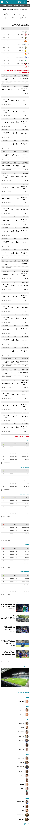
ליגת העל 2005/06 (20, 10)
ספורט (10, 5)
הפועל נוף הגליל (6, 89)
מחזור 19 (26, 278)
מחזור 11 (26, 191)
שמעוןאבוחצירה (25, 581)
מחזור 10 (26, 180)
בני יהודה (6, 122)
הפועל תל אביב (6, 187)
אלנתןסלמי (26, 459)
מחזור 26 (26, 355)
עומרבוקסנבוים (25, 456)
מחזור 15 (26, 235)
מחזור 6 (26, 137)
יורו (28, 10)
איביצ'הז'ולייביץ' (25, 588)
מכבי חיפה (24, 155)
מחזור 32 (26, 420)
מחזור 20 (26, 289)
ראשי (27, 5)
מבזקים (16, 5)
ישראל (27, 687)
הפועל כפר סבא (24, 78)
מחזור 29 (26, 387)
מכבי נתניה (5, 144)
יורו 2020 (21, 2)
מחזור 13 (26, 213)
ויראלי (4, 5)
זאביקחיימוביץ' (25, 533)
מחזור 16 (26, 246)
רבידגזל (27, 477)
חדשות (22, 5)
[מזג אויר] (6, 2)
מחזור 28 (26, 376)
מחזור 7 (26, 148)
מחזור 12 (26, 202)
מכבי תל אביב (24, 133)
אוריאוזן (27, 537)
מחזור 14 (26, 224)
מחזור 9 (26, 169)
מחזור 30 (26, 398)
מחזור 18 (26, 267)
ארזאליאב (26, 486)
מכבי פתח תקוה (6, 165)
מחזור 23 (26, 322)
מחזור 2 (26, 93)
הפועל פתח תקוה (8, 10)
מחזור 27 (26, 365)
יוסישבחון (26, 480)
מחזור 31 (26, 409)
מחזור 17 (26, 257)
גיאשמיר (27, 554)
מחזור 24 (26, 333)
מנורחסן (27, 453)
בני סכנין (24, 111)
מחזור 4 (26, 115)
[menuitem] (22, 6)
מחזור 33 (26, 431)
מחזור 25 (26, 344)
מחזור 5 (26, 126)
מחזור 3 (26, 104)
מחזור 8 (26, 159)
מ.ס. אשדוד (24, 100)
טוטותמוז (26, 450)
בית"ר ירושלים (24, 176)
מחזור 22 (26, 311)
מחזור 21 (26, 300)
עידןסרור (27, 513)
